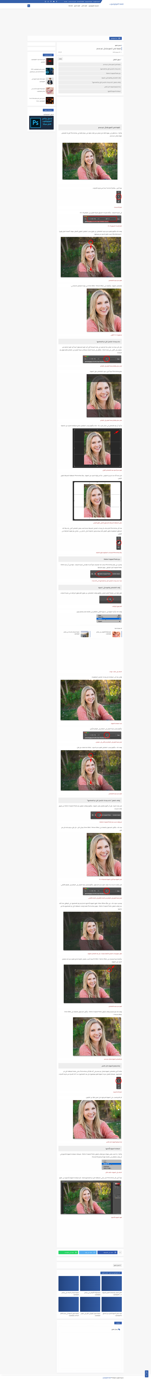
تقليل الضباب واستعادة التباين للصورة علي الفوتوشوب (112, 1293)
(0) (59, 52)
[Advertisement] (75, 22)
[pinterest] (51, 1)
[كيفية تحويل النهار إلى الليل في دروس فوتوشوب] (90, 1304)
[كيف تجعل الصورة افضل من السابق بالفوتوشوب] (112, 1304)
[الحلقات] (37, 1)
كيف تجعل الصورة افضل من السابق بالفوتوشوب (112, 1314)
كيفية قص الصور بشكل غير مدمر (112, 64)
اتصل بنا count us (72, 2)
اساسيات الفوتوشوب (93, 6)
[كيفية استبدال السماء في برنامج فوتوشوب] (68, 1283)
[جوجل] (34, 1)
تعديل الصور (118, 45)
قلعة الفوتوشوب (116, 4)
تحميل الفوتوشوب (48, 114)
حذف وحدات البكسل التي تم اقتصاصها (110, 69)
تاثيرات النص (84, 6)
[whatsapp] (48, 1)
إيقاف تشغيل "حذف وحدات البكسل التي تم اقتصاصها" (106, 82)
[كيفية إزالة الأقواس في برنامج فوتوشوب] (90, 1283)
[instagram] (45, 1)
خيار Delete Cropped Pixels (113, 73)
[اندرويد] (42, 1)
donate (65, 2)
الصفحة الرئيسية (96, 2)
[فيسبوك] (31, 1)
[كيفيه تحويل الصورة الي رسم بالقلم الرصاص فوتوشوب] (68, 1304)
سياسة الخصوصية (88, 2)
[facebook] (56, 1)
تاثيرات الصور (77, 6)
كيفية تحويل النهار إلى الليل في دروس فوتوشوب (90, 1314)
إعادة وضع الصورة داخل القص (112, 86)
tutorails (71, 6)
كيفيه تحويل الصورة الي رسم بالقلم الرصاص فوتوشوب (69, 1314)
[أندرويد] (40, 1)
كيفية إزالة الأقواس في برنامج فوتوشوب (103, 633)
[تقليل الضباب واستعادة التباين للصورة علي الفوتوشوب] (112, 1283)
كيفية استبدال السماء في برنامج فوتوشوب (71, 633)
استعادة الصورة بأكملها (114, 91)
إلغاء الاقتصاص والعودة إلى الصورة (111, 78)
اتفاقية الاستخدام (80, 2)
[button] (107, 1252)
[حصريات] (28, 1)
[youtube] (54, 1)
